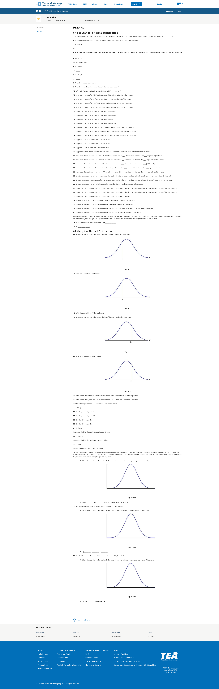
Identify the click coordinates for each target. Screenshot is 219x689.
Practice (39, 31)
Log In (159, 4)
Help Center (43, 654)
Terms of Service (45, 668)
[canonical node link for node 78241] (37, 11)
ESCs (87, 654)
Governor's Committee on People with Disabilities (135, 665)
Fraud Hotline (62, 657)
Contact (41, 657)
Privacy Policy (43, 665)
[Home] (49, 4)
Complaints (61, 661)
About (94, 4)
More (105, 4)
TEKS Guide (72, 4)
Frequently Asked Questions (97, 650)
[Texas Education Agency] (169, 656)
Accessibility (43, 661)
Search (135, 4)
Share (89, 620)
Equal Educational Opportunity (127, 661)
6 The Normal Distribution (56, 11)
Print (78, 620)
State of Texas (91, 657)
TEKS (85, 4)
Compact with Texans (66, 650)
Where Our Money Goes (124, 657)
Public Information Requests (69, 665)
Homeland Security (93, 665)
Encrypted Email (63, 654)
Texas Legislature (93, 661)
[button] (180, 4)
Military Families (121, 654)
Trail (116, 650)
